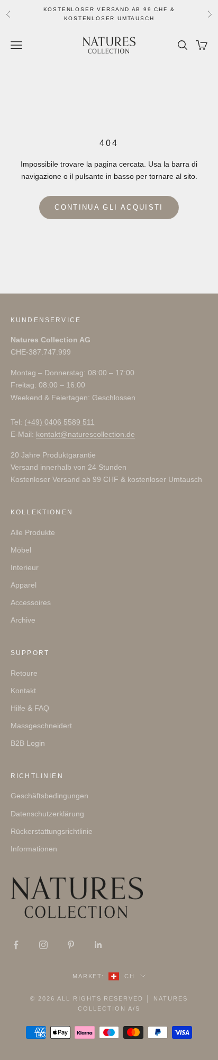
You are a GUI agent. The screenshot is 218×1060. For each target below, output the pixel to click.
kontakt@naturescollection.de (85, 434)
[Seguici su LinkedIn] (98, 945)
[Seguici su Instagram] (43, 945)
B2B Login (28, 743)
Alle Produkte (33, 532)
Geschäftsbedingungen (49, 795)
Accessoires (31, 602)
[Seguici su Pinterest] (71, 945)
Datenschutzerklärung (47, 813)
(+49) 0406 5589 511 (59, 422)
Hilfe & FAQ (30, 708)
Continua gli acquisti (108, 207)
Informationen (34, 848)
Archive (23, 620)
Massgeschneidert (41, 725)
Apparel (24, 585)
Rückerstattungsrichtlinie (52, 831)
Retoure (24, 673)
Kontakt (23, 690)
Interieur (25, 567)
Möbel (21, 550)
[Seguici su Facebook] (16, 945)
